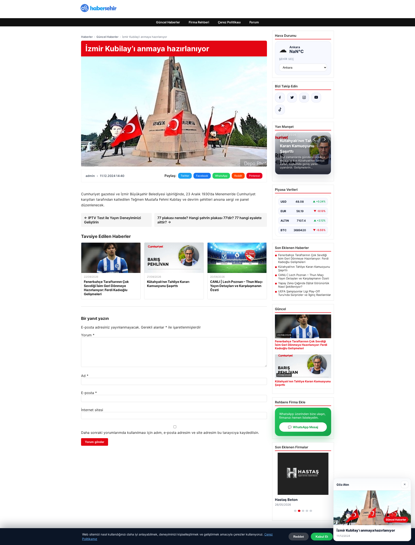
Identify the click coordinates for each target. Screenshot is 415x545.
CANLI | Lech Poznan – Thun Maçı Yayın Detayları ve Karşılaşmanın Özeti (303, 276)
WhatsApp (221, 175)
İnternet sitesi (92, 410)
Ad (84, 375)
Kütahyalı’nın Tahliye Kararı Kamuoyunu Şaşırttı (304, 268)
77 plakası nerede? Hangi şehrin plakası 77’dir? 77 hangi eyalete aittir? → (209, 220)
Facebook (202, 175)
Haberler (87, 36)
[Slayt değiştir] (295, 511)
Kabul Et (322, 536)
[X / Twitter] (292, 98)
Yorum (87, 335)
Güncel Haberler (168, 22)
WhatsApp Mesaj (303, 427)
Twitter (185, 175)
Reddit (238, 175)
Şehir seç (286, 59)
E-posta (89, 393)
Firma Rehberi (199, 22)
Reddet (298, 536)
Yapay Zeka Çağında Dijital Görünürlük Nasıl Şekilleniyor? (303, 284)
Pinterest (254, 175)
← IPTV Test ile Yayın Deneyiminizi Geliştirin (112, 220)
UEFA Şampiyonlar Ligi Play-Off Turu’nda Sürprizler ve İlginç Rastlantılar (304, 293)
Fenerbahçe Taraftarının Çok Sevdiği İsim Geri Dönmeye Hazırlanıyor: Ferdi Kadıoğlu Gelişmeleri (303, 258)
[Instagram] (304, 98)
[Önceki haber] (315, 139)
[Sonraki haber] (324, 139)
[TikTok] (280, 110)
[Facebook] (280, 98)
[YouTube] (316, 98)
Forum (254, 22)
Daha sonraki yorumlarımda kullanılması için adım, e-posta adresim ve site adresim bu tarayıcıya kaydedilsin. (170, 432)
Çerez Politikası (229, 22)
